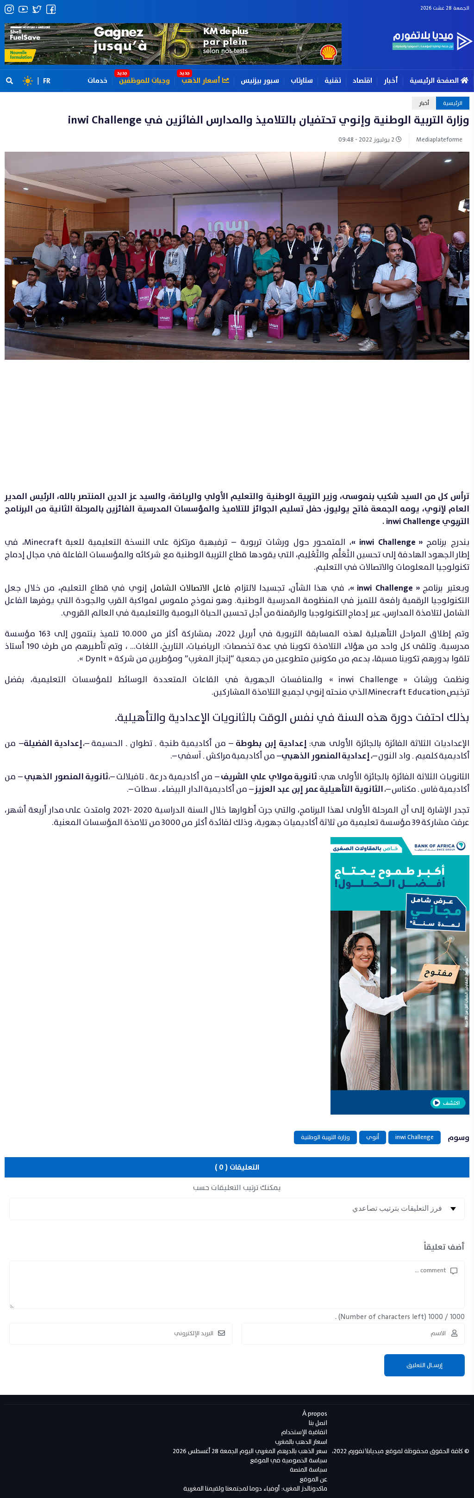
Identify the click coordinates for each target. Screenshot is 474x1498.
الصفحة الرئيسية (435, 80)
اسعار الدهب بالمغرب (301, 1441)
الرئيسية (452, 103)
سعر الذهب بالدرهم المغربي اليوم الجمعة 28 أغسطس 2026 (250, 1451)
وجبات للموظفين (144, 80)
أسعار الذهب (201, 80)
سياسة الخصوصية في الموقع (288, 1460)
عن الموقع (313, 1479)
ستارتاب (302, 80)
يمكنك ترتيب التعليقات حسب (237, 1187)
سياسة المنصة (308, 1469)
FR (46, 81)
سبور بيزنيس (260, 80)
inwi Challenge (414, 1137)
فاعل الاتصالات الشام (193, 588)
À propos (314, 1413)
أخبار (391, 80)
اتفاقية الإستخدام (304, 1432)
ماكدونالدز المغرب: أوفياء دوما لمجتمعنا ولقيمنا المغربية (255, 1488)
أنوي (372, 1137)
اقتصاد (362, 80)
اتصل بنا (318, 1423)
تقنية (332, 80)
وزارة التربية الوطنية (325, 1137)
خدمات (97, 80)
